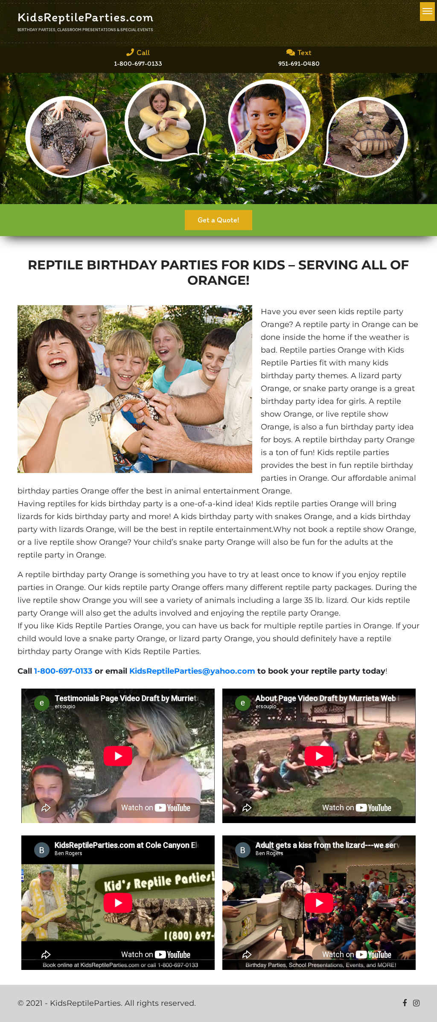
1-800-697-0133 (63, 671)
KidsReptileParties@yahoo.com (192, 671)
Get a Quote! (218, 220)
